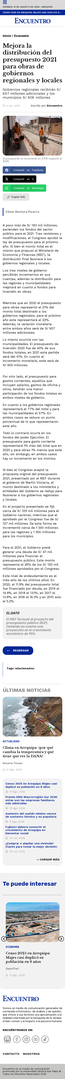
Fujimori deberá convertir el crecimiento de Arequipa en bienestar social (25, 830)
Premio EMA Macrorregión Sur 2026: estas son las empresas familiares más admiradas (31, 800)
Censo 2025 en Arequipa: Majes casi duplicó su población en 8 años (32, 12)
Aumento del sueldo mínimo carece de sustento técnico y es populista (30, 815)
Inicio (7, 36)
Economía (21, 36)
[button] (24, 170)
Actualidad (11, 741)
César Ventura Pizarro (22, 212)
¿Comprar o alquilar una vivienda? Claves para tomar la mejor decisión (31, 845)
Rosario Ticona (12, 763)
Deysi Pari (12, 968)
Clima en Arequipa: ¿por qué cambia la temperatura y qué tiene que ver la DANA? (28, 752)
